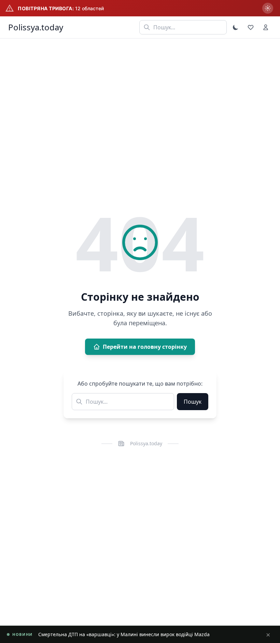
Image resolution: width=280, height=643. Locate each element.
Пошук (192, 401)
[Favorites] (250, 27)
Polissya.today (35, 27)
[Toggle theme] (235, 27)
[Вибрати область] (267, 8)
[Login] (266, 27)
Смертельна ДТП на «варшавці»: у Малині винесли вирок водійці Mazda (124, 634)
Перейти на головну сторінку (145, 346)
